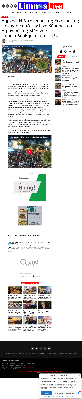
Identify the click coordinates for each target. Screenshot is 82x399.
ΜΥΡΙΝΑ (25, 250)
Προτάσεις (51, 12)
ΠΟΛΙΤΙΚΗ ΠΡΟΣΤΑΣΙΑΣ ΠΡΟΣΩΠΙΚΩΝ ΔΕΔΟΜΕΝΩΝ (64, 396)
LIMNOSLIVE (44, 247)
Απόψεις (58, 12)
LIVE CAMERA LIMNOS (22, 248)
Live (25, 12)
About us (55, 353)
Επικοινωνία (59, 371)
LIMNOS (29, 247)
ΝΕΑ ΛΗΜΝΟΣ (31, 250)
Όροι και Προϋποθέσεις (26, 371)
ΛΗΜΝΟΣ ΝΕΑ (17, 250)
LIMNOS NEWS (35, 247)
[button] (79, 375)
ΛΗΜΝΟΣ (11, 250)
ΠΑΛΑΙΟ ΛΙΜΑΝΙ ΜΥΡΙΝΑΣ (42, 250)
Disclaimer (72, 353)
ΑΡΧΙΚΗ (13, 12)
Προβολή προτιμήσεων (72, 393)
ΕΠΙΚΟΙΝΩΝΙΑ (63, 353)
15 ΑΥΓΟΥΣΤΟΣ (16, 247)
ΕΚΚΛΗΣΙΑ (42, 248)
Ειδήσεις (31, 12)
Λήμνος (19, 12)
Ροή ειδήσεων (67, 12)
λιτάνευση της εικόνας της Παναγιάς (27, 84)
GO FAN (44, 12)
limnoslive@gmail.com (28, 367)
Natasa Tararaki (12, 41)
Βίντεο (38, 12)
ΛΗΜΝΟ (48, 248)
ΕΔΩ (39, 235)
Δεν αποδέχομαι (59, 393)
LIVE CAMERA (12, 248)
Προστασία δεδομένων (49, 371)
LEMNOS (23, 247)
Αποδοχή (46, 393)
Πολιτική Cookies (48, 396)
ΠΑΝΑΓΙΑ (11, 251)
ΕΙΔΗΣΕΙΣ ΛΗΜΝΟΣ (33, 248)
